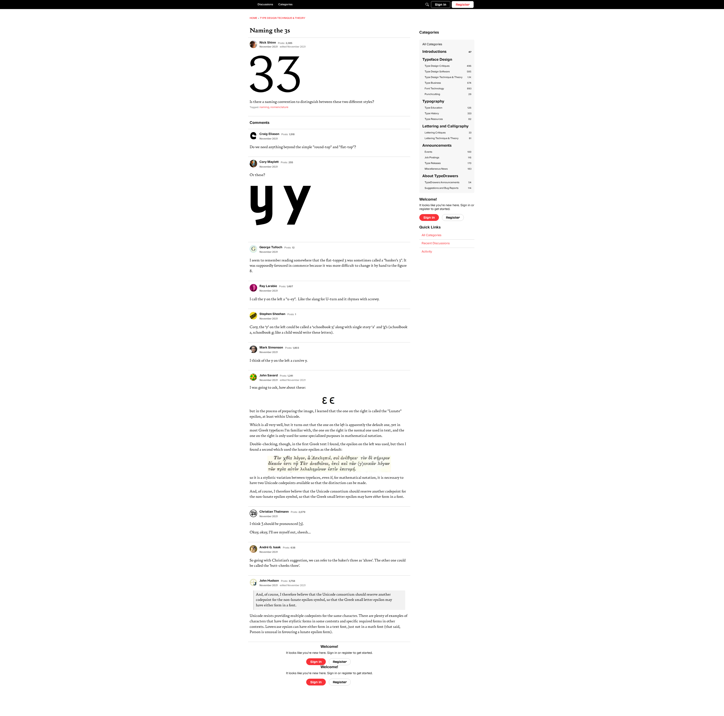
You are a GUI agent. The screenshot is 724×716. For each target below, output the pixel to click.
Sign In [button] (316, 661)
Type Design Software (448, 71)
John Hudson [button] (269, 580)
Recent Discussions (436, 243)
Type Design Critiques (448, 66)
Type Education (448, 108)
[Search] (427, 4)
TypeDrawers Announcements (448, 182)
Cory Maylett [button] (269, 162)
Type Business (448, 83)
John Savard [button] (268, 375)
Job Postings (448, 157)
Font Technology (448, 88)
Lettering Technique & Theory (448, 138)
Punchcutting (448, 94)
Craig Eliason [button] (269, 134)
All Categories (432, 44)
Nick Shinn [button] (267, 42)
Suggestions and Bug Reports (448, 188)
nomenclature (279, 107)
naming (264, 107)
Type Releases (448, 163)
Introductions (446, 52)
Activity (427, 251)
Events (448, 152)
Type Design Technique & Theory (448, 77)
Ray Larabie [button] (268, 286)
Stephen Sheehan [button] (272, 314)
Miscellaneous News (448, 169)
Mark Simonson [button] (271, 347)
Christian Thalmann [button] (274, 511)
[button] (253, 44)
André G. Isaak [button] (270, 547)
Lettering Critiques (448, 133)
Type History (448, 113)
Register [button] (340, 661)
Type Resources (448, 119)
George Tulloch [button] (270, 247)
